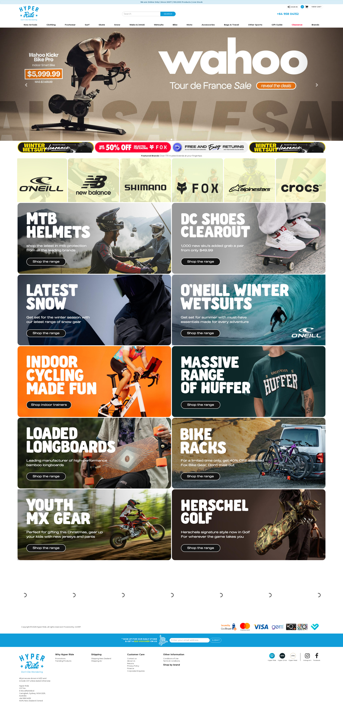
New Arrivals (30, 24)
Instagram (307, 547)
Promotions (60, 545)
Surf (87, 24)
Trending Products (63, 548)
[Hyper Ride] (68, 13)
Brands (315, 24)
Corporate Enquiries (136, 558)
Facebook (316, 547)
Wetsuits (159, 24)
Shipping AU (96, 548)
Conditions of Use (170, 545)
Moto (189, 24)
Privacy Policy (133, 553)
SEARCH (168, 14)
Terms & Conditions (171, 548)
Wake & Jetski (137, 24)
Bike (175, 24)
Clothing (51, 24)
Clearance (297, 24)
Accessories (208, 24)
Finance (130, 555)
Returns (130, 550)
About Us (131, 548)
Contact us (132, 545)
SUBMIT (216, 527)
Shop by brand (171, 551)
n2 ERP (78, 514)
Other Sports (255, 24)
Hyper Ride (272, 547)
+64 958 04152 (288, 14)
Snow (117, 24)
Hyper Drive (282, 547)
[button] (292, 7)
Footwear (70, 24)
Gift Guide (277, 24)
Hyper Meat (293, 547)
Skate (102, 24)
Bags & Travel (231, 24)
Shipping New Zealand (101, 545)
